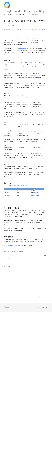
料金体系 (30, 63)
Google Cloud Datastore (10, 38)
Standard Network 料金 (10, 185)
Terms (47, 307)
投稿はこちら (41, 29)
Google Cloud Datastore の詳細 (11, 245)
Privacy (43, 307)
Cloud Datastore (21, 48)
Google (38, 307)
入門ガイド (27, 245)
